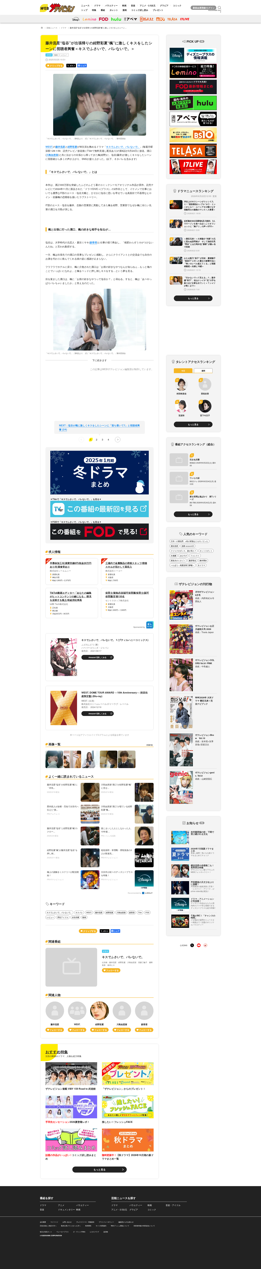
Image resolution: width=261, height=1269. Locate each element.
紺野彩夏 (72, 146)
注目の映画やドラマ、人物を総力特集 (63, 1056)
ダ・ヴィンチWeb (79, 1232)
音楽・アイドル (173, 1205)
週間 (203, 370)
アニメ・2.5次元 (147, 5)
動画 (56, 55)
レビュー (64, 55)
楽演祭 (105, 1232)
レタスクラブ (94, 1232)
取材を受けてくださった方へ (71, 1226)
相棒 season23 (188, 546)
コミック (177, 5)
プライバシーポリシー (106, 1222)
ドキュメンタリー (66, 1209)
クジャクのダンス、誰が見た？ (183, 551)
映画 (124, 5)
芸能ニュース (52, 27)
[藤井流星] (54, 1016)
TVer (140, 912)
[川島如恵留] (122, 1016)
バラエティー (111, 5)
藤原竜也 (192, 560)
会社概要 (43, 1222)
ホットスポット (206, 551)
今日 (183, 370)
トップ (84, 10)
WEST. (49, 146)
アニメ (61, 1205)
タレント (114, 10)
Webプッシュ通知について (120, 1226)
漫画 (124, 10)
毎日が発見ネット (46, 1232)
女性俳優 (75, 917)
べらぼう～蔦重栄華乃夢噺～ (182, 565)
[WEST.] (77, 1016)
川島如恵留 (52, 155)
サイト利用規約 (101, 1226)
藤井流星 (60, 146)
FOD (147, 912)
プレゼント (158, 10)
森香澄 (93, 242)
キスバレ (79, 912)
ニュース (85, 5)
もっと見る (99, 1169)
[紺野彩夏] (99, 1016)
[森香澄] (144, 1016)
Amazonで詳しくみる (97, 657)
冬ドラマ (201, 565)
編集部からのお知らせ (126, 1222)
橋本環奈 (203, 560)
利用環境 (88, 1226)
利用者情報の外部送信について (144, 1226)
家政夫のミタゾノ (178, 560)
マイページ (54, 1222)
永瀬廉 (173, 556)
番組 (103, 10)
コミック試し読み (139, 10)
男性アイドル (62, 917)
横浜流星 (174, 546)
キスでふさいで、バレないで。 (123, 146)
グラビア (164, 5)
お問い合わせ (67, 1222)
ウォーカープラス (62, 1232)
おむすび (183, 556)
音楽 (133, 5)
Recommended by (135, 893)
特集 (94, 10)
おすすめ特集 (56, 1051)
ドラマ (97, 5)
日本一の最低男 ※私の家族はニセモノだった (189, 541)
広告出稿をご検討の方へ (48, 1226)
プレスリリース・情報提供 (85, 1222)
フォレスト (195, 556)
